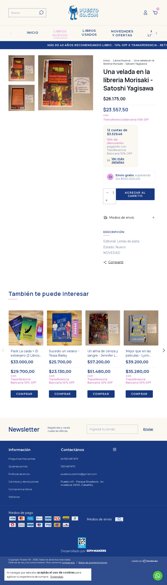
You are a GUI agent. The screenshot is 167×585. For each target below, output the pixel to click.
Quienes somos (17, 466)
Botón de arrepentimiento (92, 562)
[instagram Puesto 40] (114, 449)
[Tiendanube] (145, 561)
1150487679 (68, 466)
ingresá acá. (68, 562)
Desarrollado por (73, 551)
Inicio (32, 33)
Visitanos (14, 496)
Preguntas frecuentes (21, 458)
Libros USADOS (89, 33)
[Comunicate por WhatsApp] (158, 576)
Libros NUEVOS (60, 33)
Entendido (56, 576)
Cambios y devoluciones (23, 481)
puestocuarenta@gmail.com (79, 474)
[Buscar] (41, 12)
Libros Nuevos (121, 60)
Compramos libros (20, 489)
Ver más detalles (118, 160)
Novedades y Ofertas (122, 33)
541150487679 (69, 458)
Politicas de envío (19, 474)
